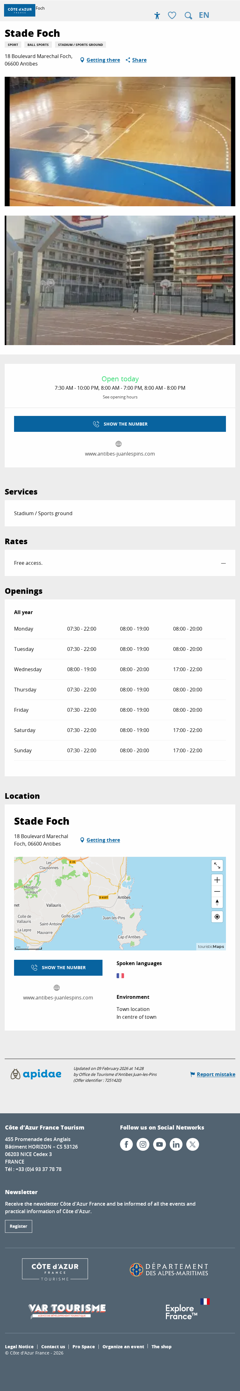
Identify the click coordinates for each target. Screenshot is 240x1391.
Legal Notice (19, 1346)
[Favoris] (173, 15)
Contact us (53, 1346)
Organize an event (123, 1346)
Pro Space (83, 1346)
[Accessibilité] (157, 15)
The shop (162, 1346)
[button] (188, 15)
